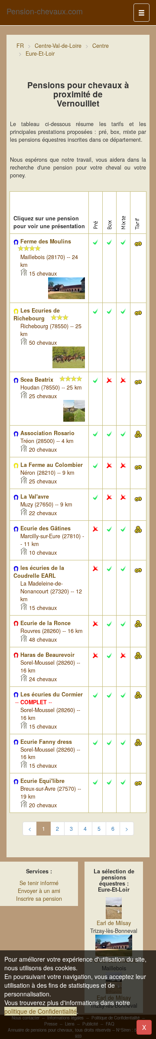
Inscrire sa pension (39, 898)
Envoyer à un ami (39, 891)
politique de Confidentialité (40, 1011)
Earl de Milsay (114, 923)
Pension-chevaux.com (44, 11)
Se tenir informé (39, 883)
